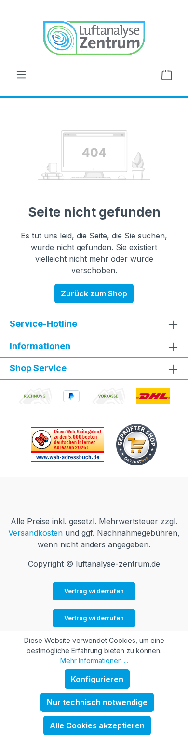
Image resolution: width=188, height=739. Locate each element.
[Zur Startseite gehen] (94, 38)
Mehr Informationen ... (94, 660)
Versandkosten (35, 533)
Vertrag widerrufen (94, 591)
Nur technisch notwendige (97, 702)
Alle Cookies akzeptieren (97, 725)
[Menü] (21, 74)
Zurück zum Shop (94, 293)
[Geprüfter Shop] (136, 443)
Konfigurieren (97, 679)
